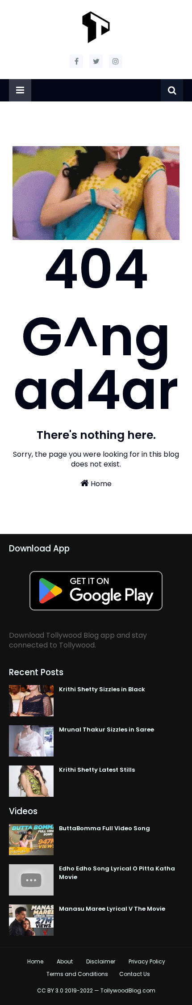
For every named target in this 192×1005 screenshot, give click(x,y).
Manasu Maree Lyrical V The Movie (112, 908)
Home (100, 484)
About (65, 961)
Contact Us (134, 974)
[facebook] (76, 61)
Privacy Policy (147, 961)
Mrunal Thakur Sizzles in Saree (106, 729)
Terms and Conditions (77, 974)
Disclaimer (100, 961)
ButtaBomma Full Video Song (104, 828)
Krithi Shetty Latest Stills (97, 769)
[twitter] (96, 61)
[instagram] (115, 61)
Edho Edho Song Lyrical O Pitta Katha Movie (117, 873)
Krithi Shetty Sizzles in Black (102, 689)
